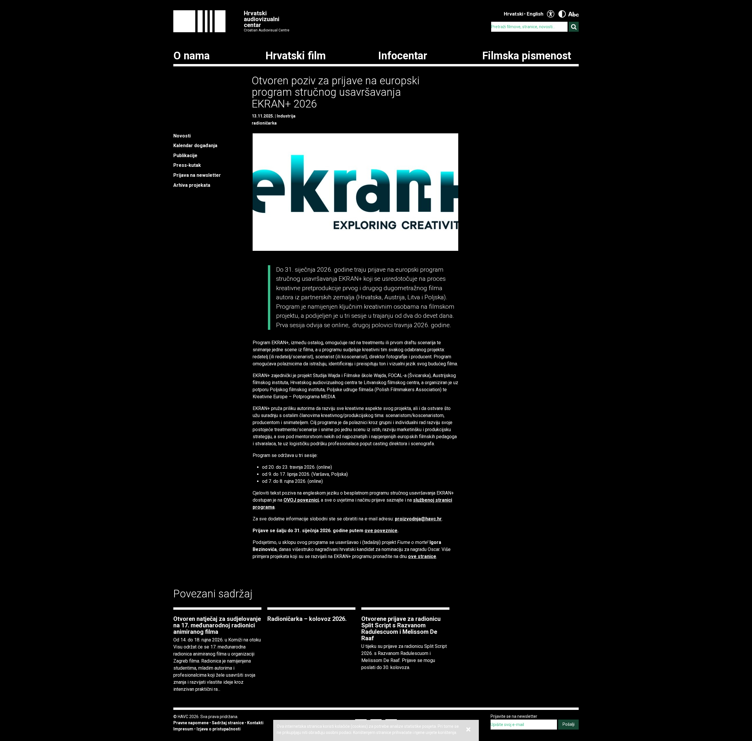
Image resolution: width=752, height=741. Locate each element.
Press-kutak (187, 165)
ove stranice (422, 556)
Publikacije (185, 155)
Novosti (182, 136)
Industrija (286, 116)
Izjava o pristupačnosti (219, 729)
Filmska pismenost (526, 56)
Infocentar (402, 56)
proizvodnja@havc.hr (418, 519)
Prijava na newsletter (197, 175)
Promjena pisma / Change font (573, 14)
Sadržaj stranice (228, 722)
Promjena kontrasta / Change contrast (562, 14)
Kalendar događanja (195, 145)
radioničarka (264, 123)
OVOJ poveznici (301, 500)
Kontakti (255, 722)
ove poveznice (381, 530)
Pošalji (569, 724)
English (535, 14)
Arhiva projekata (191, 185)
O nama (191, 56)
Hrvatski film (296, 56)
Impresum (183, 729)
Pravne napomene (191, 722)
